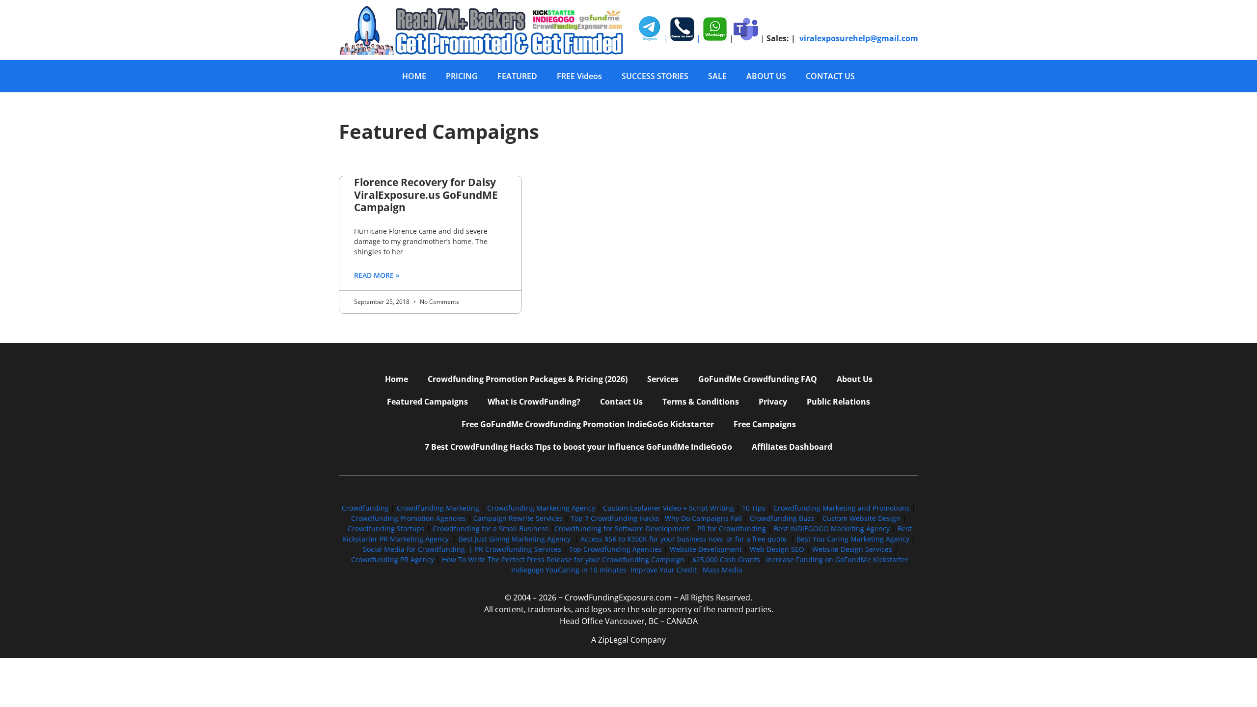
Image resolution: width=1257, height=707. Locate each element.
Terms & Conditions (700, 401)
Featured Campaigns (427, 401)
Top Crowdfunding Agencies (615, 549)
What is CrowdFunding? (534, 401)
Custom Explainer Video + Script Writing (668, 508)
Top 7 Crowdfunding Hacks (615, 518)
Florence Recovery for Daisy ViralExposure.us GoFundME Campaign (426, 194)
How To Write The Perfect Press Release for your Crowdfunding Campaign (563, 559)
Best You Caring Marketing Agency (852, 539)
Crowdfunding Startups (386, 528)
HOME (414, 76)
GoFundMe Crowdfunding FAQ (757, 379)
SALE (717, 76)
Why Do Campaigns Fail (703, 518)
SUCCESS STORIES (655, 76)
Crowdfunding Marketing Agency (541, 508)
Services (663, 379)
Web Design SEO (777, 549)
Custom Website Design (861, 518)
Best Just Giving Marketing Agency (515, 539)
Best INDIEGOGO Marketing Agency (832, 528)
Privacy (773, 401)
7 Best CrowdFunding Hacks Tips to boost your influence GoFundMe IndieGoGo (578, 446)
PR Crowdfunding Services (518, 549)
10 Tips (753, 508)
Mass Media (722, 569)
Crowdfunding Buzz (782, 518)
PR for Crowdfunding (731, 528)
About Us (855, 379)
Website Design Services (852, 549)
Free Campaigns (765, 424)
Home (396, 379)
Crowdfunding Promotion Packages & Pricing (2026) (528, 379)
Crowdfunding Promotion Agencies (408, 518)
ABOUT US (766, 76)
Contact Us (621, 401)
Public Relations (838, 401)
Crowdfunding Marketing (439, 508)
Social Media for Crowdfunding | (419, 549)
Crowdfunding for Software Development (621, 528)
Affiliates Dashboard (792, 446)
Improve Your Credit (664, 569)
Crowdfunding (365, 508)
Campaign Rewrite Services (518, 518)
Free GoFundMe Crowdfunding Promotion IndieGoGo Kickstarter (588, 424)
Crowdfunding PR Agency (392, 559)
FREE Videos (579, 76)
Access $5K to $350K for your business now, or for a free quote (683, 539)
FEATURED (517, 76)
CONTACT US (830, 76)
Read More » (377, 275)
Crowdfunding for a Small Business (490, 528)
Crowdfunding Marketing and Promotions (841, 508)
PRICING (462, 76)
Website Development (706, 549)
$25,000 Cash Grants (726, 559)
